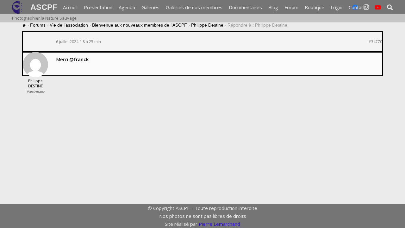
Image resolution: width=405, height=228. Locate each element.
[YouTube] (377, 7)
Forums (38, 25)
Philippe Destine (207, 25)
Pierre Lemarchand (219, 224)
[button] (369, 7)
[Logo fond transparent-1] (18, 7)
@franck (79, 59)
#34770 (375, 41)
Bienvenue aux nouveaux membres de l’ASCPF (139, 25)
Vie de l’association (69, 25)
